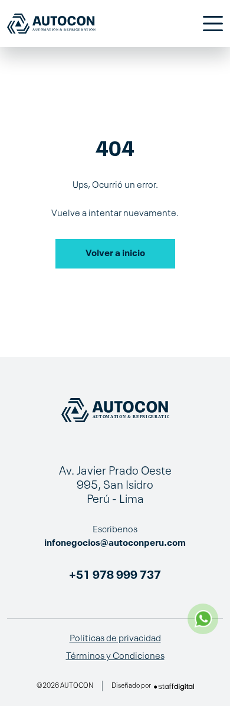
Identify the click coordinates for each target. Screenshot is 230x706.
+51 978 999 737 (115, 576)
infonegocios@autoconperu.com (115, 543)
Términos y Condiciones (115, 656)
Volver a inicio (115, 253)
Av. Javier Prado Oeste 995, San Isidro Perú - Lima (115, 486)
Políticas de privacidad (115, 639)
